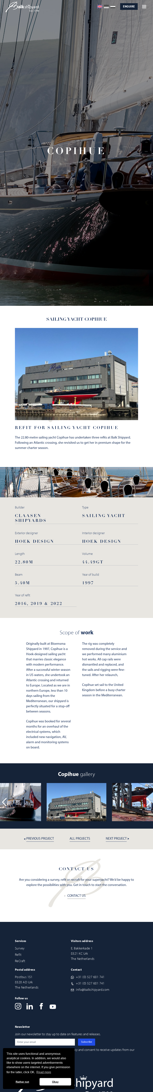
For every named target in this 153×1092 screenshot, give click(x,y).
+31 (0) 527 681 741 (90, 977)
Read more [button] (43, 1072)
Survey (20, 948)
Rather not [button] (22, 1081)
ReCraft (20, 961)
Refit (18, 955)
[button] (148, 802)
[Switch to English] (100, 6)
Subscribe (86, 1042)
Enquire (129, 6)
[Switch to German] (106, 6)
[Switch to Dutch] (113, 6)
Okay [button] (55, 1081)
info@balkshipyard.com (92, 990)
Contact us (76, 896)
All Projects (80, 839)
